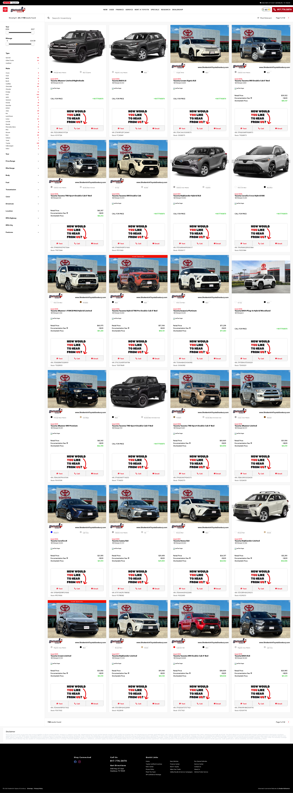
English (6, 3)
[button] (104, 46)
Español (15, 3)
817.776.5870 (284, 9)
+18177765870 (97, 98)
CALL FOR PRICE (57, 99)
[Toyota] (5, 9)
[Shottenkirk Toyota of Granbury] (18, 9)
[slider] (7, 32)
